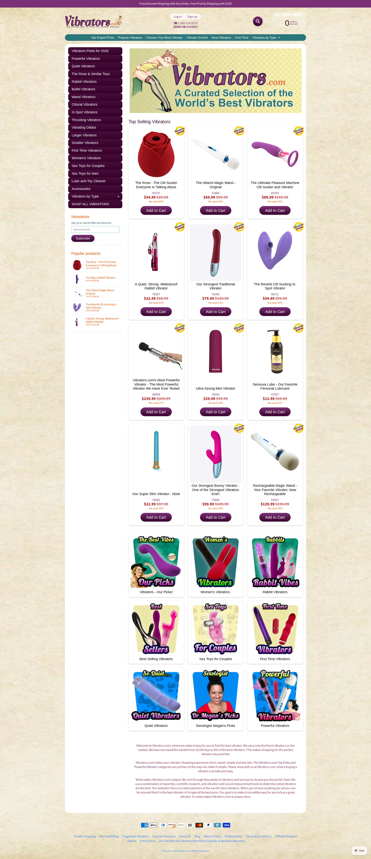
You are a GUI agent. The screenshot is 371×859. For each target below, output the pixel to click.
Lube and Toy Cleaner (89, 181)
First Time (241, 37)
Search (131, 841)
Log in (178, 16)
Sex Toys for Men (85, 173)
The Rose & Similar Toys (91, 74)
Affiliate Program (286, 836)
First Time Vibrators (87, 150)
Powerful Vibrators (86, 59)
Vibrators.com (184, 851)
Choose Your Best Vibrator (164, 37)
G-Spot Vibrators (85, 112)
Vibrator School (197, 37)
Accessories (81, 189)
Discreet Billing (109, 836)
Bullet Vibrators (83, 89)
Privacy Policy (233, 836)
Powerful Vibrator (145, 767)
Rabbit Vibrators (84, 82)
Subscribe (83, 238)
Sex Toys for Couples (88, 166)
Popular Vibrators (130, 37)
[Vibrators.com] (97, 21)
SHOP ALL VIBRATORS (90, 204)
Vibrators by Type (266, 38)
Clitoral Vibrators (84, 104)
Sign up (192, 16)
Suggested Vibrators (135, 836)
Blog (197, 836)
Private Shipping (85, 836)
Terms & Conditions (258, 836)
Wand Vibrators (83, 97)
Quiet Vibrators (83, 66)
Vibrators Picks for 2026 (90, 51)
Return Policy (212, 836)
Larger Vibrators (84, 135)
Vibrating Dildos (84, 127)
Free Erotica (148, 841)
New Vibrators (221, 37)
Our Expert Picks (102, 37)
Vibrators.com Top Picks (274, 763)
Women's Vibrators (86, 158)
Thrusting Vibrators (86, 120)
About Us (185, 836)
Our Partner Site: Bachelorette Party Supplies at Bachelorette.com (201, 841)
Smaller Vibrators (85, 143)
